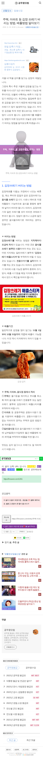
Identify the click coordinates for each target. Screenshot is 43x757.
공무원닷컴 (23, 3)
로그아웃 (26, 749)
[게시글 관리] (13, 531)
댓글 (4, 619)
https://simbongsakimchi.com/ (14, 60)
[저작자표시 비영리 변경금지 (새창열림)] (30, 532)
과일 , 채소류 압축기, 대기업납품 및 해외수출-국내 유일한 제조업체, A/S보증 (14, 51)
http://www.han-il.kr (10, 43)
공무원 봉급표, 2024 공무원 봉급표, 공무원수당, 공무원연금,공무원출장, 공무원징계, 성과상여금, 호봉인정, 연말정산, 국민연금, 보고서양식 (16, 637)
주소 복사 (6, 519)
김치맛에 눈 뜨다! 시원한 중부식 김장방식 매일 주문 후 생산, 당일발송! (14, 68)
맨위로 (34, 749)
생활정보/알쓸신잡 (31, 27)
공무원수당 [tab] (31, 668)
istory (18, 755)
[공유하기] (10, 531)
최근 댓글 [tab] (31, 740)
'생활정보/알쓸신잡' (12, 554)
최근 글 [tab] (12, 740)
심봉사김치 (9, 64)
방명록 (17, 749)
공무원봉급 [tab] (12, 668)
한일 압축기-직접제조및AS (14, 46)
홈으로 (8, 749)
